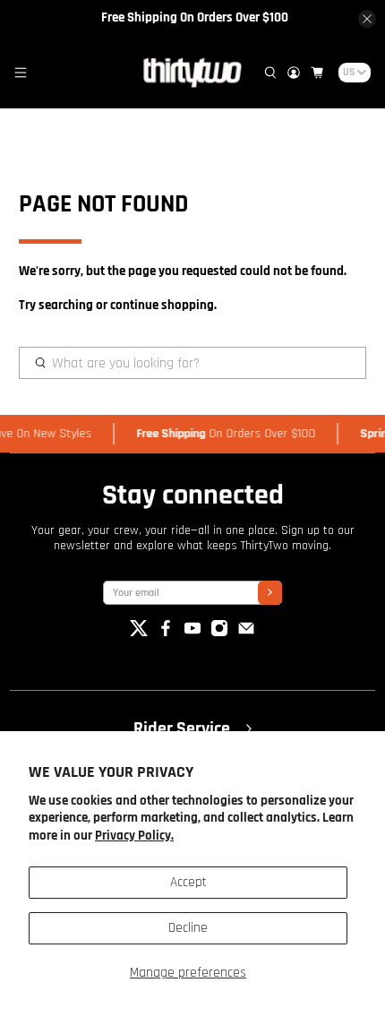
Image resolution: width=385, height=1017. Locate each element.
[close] (367, 19)
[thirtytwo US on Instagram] (219, 633)
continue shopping (162, 305)
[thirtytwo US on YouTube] (192, 633)
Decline (188, 927)
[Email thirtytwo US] (246, 633)
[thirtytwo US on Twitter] (139, 633)
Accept (188, 882)
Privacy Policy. (134, 835)
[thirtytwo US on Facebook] (166, 633)
